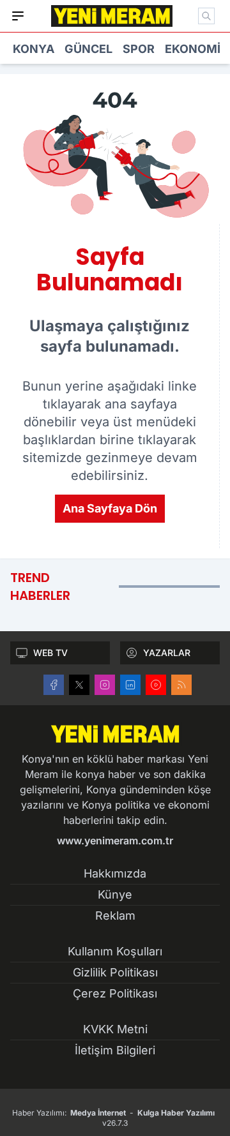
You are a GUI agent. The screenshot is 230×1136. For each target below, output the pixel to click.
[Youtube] (156, 685)
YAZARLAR (166, 652)
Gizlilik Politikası (115, 972)
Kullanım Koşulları (115, 951)
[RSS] (181, 685)
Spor (139, 49)
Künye (115, 894)
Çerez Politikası (115, 993)
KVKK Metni (115, 1029)
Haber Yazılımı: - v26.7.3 (113, 1118)
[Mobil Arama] (206, 16)
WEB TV (50, 652)
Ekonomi (192, 49)
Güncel (88, 49)
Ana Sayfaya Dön (110, 508)
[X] (79, 685)
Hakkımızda (115, 873)
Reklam (115, 915)
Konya (33, 49)
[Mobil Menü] (18, 16)
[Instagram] (105, 685)
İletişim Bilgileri (115, 1050)
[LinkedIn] (130, 685)
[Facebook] (53, 685)
